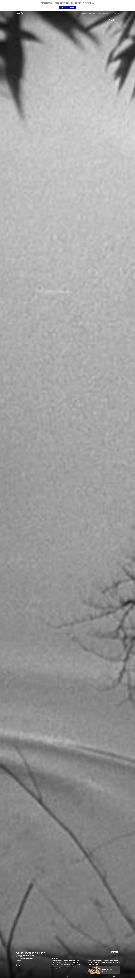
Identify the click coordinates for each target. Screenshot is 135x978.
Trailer (115, 952)
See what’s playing (67, 7)
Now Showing (87, 13)
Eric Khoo (106, 971)
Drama (18, 962)
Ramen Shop (107, 969)
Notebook (97, 13)
